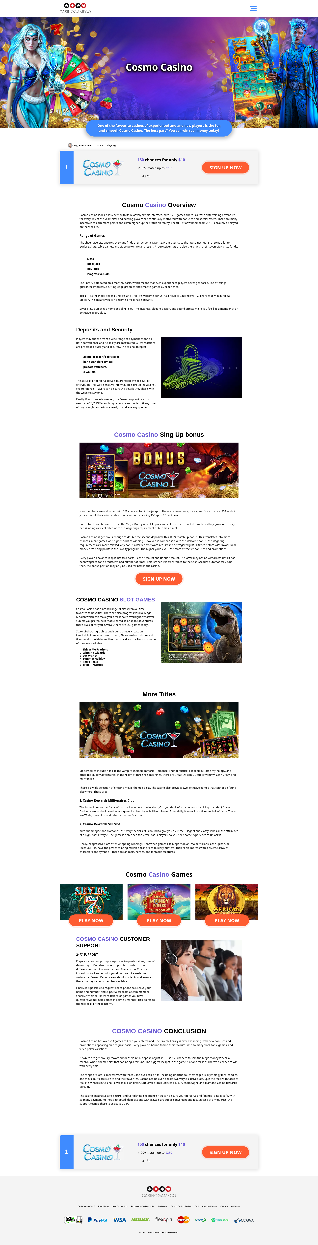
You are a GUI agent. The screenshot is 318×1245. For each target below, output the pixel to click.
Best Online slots (120, 1206)
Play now (91, 920)
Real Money (103, 1206)
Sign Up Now (159, 579)
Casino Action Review (230, 1206)
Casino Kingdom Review (206, 1206)
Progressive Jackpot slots (142, 1206)
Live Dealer (162, 1206)
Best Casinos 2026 (86, 1206)
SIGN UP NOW (226, 167)
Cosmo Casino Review (181, 1206)
